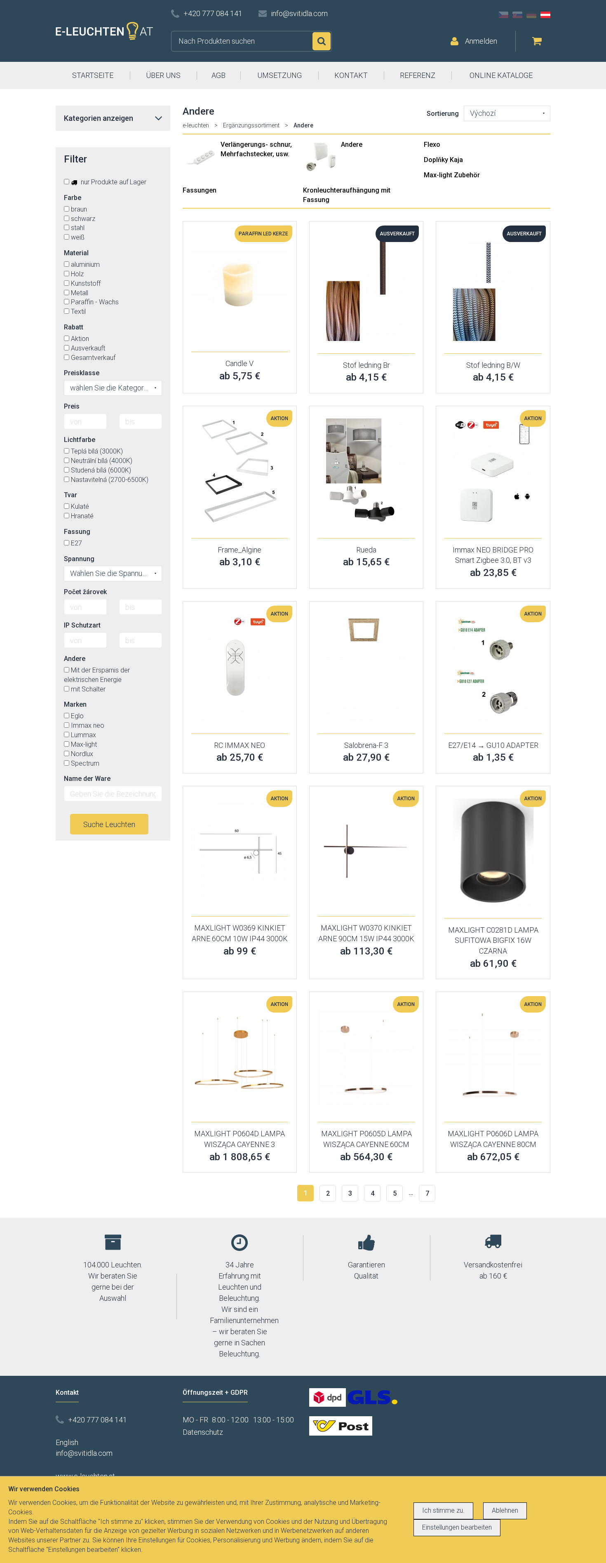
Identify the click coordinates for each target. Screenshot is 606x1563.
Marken (75, 704)
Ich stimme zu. (443, 1510)
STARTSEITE (92, 75)
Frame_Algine (239, 549)
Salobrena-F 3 (366, 745)
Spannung (79, 559)
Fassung (77, 532)
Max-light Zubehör (452, 175)
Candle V (239, 363)
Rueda (366, 549)
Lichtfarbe (79, 440)
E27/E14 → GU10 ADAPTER (493, 745)
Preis (72, 406)
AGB (218, 75)
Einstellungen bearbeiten (457, 1527)
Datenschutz (203, 1432)
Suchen (321, 41)
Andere (351, 144)
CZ (503, 15)
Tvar (70, 495)
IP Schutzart (82, 625)
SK (517, 15)
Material (76, 253)
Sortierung (443, 114)
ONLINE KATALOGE (501, 75)
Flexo (432, 144)
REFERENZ (417, 75)
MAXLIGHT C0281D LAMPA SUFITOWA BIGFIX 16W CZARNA (493, 940)
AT (545, 15)
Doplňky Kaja (443, 160)
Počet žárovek (85, 592)
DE (531, 15)
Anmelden (481, 41)
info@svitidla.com (299, 13)
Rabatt (73, 327)
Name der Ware (87, 779)
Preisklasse (81, 373)
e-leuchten (196, 125)
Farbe (72, 198)
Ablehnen (505, 1510)
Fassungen (199, 190)
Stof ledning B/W (493, 365)
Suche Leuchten (109, 824)
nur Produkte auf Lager (112, 182)
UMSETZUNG (279, 75)
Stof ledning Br (366, 365)
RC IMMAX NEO (239, 745)
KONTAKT (351, 75)
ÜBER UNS (163, 75)
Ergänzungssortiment (251, 125)
